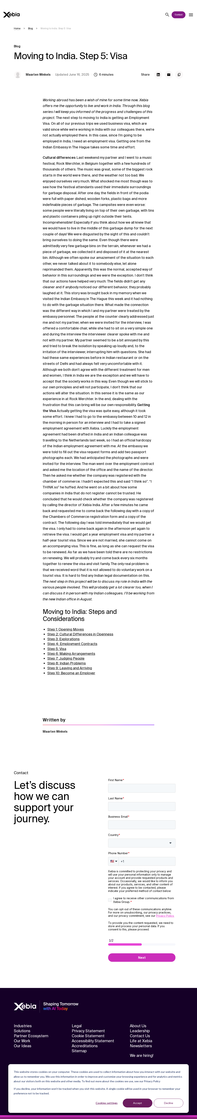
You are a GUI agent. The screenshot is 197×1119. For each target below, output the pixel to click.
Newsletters (141, 1045)
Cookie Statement (88, 1035)
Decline (168, 1103)
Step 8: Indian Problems (66, 663)
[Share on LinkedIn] (158, 75)
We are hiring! (141, 1055)
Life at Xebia (141, 1040)
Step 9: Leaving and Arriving (69, 668)
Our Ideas (22, 1045)
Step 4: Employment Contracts (72, 644)
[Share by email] (169, 75)
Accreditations (85, 1045)
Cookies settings (107, 1103)
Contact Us (140, 1035)
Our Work (22, 1040)
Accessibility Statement (93, 1040)
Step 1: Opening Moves (65, 629)
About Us (138, 1025)
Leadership (140, 1030)
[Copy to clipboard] (179, 75)
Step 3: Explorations (63, 639)
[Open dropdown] (190, 14)
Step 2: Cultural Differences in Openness (80, 634)
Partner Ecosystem (31, 1035)
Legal (77, 1025)
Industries (23, 1025)
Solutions (22, 1030)
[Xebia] (11, 15)
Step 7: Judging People (65, 658)
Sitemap (79, 1050)
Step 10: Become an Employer (71, 673)
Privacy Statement (88, 1030)
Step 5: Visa (56, 649)
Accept (137, 1103)
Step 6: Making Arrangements (71, 653)
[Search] (167, 15)
